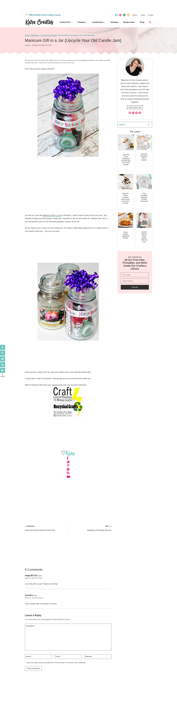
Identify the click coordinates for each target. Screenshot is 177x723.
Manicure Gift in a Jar (52, 215)
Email (58, 656)
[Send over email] (2, 370)
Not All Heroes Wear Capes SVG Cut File (144, 237)
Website (88, 656)
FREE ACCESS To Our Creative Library (45, 15)
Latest (143, 15)
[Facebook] (116, 15)
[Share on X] (2, 364)
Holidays (114, 22)
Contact (150, 15)
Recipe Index (129, 22)
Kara (28, 45)
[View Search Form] (150, 22)
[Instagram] (120, 15)
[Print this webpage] (2, 358)
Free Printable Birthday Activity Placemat (144, 197)
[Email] (128, 15)
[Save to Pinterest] (2, 353)
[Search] (148, 124)
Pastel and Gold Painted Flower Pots (40, 528)
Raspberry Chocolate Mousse (99, 528)
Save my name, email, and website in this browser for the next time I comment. (56, 663)
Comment (30, 626)
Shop (142, 22)
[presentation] (126, 142)
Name (29, 656)
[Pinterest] (124, 15)
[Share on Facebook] (2, 347)
